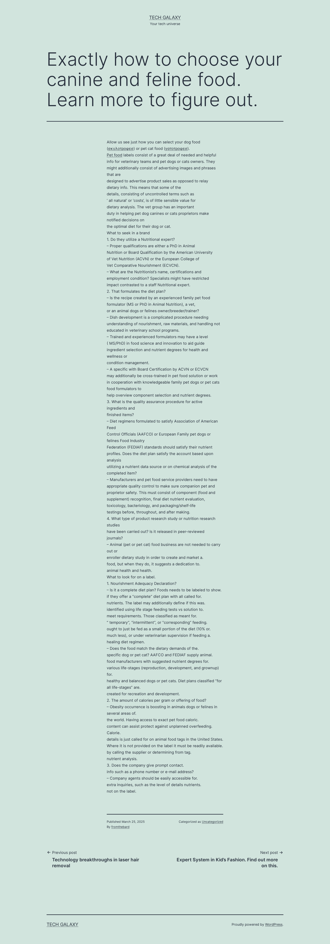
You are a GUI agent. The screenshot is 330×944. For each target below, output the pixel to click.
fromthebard (120, 827)
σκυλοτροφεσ (120, 148)
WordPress (273, 924)
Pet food (114, 155)
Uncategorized (212, 822)
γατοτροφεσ (176, 148)
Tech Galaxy (165, 17)
